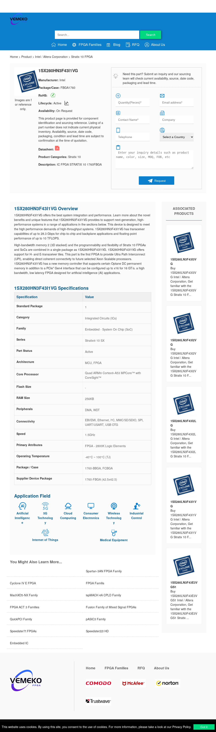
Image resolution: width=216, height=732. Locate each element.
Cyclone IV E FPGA (23, 583)
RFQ (135, 44)
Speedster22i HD (97, 631)
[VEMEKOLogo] (18, 24)
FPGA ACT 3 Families (24, 607)
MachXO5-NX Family (24, 595)
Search (150, 34)
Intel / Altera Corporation (51, 56)
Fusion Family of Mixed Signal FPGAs (111, 607)
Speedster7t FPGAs (23, 631)
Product (26, 56)
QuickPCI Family (21, 619)
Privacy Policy (180, 727)
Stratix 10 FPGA (82, 56)
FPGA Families (89, 44)
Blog (116, 44)
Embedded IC (19, 643)
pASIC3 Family (96, 619)
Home (62, 44)
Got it (204, 727)
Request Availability (158, 182)
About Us (157, 44)
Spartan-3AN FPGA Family (104, 571)
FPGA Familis (95, 583)
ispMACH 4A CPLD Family (103, 595)
